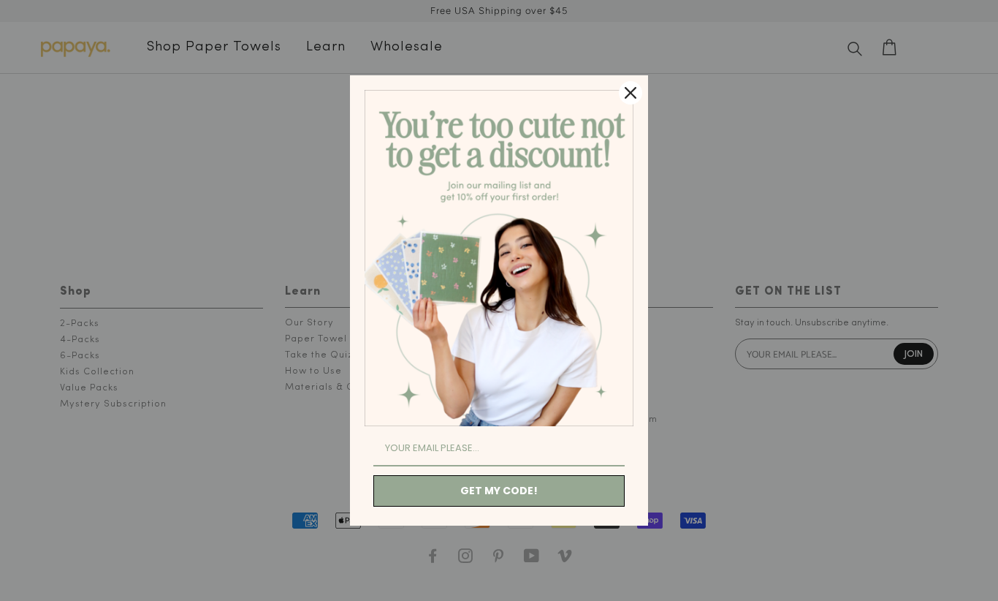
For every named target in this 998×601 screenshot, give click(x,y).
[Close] (630, 92)
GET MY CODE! (499, 490)
